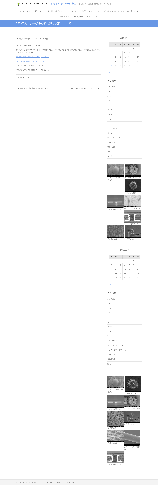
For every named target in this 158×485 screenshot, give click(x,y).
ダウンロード (45, 57)
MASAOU (110, 115)
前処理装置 (111, 147)
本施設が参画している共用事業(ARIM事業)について (74, 17)
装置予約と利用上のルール (90, 11)
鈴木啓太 (27, 39)
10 (111, 57)
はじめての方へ (25, 11)
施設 (29, 77)
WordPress (70, 482)
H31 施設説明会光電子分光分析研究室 (27, 61)
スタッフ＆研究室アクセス (129, 11)
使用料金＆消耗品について (56, 11)
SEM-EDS (110, 119)
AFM (109, 91)
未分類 (109, 156)
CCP (109, 101)
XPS (108, 124)
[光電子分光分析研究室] (32, 4)
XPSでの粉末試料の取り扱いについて (85, 88)
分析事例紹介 (73, 11)
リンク (97, 17)
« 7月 (109, 73)
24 (111, 65)
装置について (39, 11)
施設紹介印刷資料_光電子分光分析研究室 (28, 57)
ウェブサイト (112, 128)
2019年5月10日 (42, 39)
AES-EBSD (111, 87)
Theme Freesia (51, 482)
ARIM (109, 96)
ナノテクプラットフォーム (117, 138)
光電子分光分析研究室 (63, 3)
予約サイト (111, 142)
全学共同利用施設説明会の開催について (32, 88)
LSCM (109, 110)
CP (108, 105)
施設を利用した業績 (110, 11)
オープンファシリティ (115, 133)
